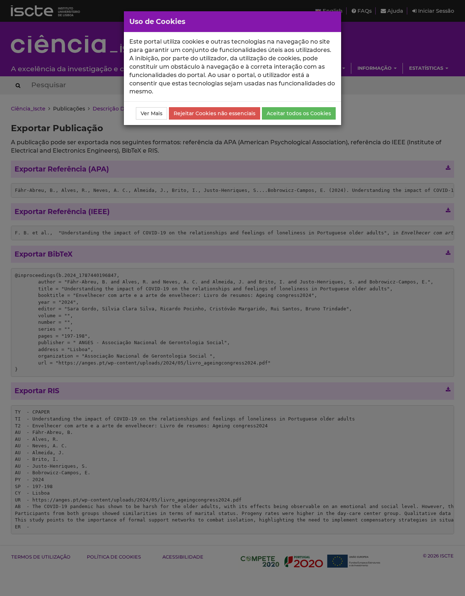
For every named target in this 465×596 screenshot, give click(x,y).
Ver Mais (151, 113)
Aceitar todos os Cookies (299, 113)
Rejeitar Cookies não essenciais (214, 113)
